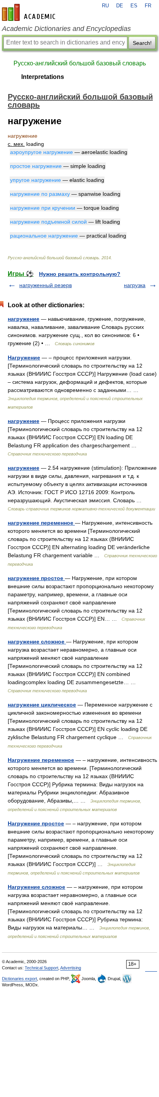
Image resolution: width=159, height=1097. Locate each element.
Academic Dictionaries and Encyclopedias (66, 29)
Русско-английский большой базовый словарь (80, 63)
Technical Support (41, 967)
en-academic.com (30, 12)
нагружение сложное (37, 641)
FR (148, 6)
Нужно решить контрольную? (79, 274)
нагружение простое (36, 578)
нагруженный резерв (45, 285)
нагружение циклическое (42, 705)
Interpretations (42, 77)
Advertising (70, 967)
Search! (142, 43)
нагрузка (134, 285)
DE (119, 6)
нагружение (23, 319)
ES (133, 6)
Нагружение (24, 357)
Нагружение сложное (36, 887)
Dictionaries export (19, 978)
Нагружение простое (36, 823)
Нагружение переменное (41, 760)
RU (105, 6)
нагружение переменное (41, 523)
